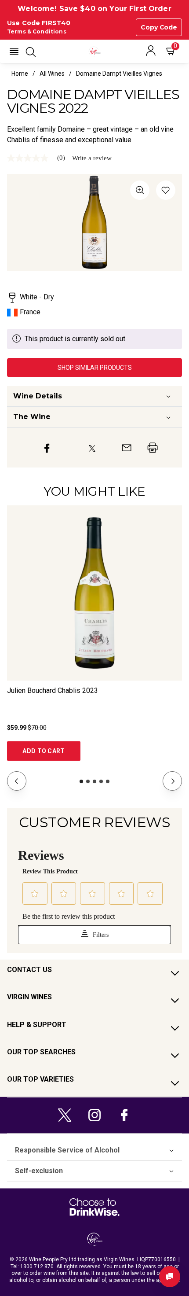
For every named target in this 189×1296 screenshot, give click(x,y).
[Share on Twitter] (92, 448)
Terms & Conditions (36, 31)
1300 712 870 (37, 1266)
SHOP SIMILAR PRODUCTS (95, 367)
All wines (52, 73)
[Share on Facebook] (47, 448)
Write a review (92, 158)
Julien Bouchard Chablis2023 (52, 690)
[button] (14, 51)
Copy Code (159, 27)
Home (19, 73)
